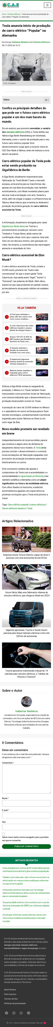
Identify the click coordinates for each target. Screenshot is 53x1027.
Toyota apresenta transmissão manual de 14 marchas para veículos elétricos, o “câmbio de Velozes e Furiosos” (26, 673)
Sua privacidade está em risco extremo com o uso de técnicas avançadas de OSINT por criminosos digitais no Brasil (26, 905)
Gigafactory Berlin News (13, 226)
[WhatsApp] (21, 1013)
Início (4, 14)
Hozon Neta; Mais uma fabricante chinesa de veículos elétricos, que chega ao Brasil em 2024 (26, 594)
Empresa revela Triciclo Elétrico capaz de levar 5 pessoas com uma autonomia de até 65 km (26, 556)
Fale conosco (10, 994)
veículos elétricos (15, 132)
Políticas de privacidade (15, 1003)
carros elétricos (37, 504)
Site (4, 822)
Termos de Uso (11, 999)
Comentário (8, 763)
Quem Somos (10, 990)
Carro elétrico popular (18, 504)
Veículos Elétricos (14, 14)
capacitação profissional (31, 476)
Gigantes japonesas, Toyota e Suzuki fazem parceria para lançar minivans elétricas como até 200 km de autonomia (26, 633)
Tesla (38, 447)
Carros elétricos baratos (13, 508)
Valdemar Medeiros (21, 42)
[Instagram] (13, 1013)
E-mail (5, 810)
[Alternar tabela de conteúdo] (45, 100)
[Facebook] (6, 1013)
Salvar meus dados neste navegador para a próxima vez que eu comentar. (25, 839)
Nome (5, 798)
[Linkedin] (28, 1013)
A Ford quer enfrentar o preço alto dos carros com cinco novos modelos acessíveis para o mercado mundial (24, 918)
